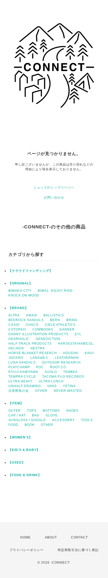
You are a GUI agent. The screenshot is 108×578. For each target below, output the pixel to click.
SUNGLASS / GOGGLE (27, 420)
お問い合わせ (54, 197)
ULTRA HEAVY (20, 381)
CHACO (32, 325)
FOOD (13, 425)
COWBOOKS (43, 329)
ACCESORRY (63, 420)
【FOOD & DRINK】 (24, 475)
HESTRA (37, 348)
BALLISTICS (54, 315)
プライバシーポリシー (26, 550)
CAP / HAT (17, 415)
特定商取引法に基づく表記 (78, 550)
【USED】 (16, 462)
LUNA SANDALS (22, 362)
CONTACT (79, 537)
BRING (72, 320)
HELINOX (16, 348)
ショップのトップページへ (54, 187)
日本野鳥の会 (18, 391)
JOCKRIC (16, 358)
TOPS (31, 410)
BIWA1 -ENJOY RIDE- (56, 291)
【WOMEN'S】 (20, 437)
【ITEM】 (16, 403)
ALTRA (14, 315)
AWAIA (31, 315)
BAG (35, 415)
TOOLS (87, 420)
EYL (78, 334)
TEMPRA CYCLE (22, 376)
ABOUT (51, 537)
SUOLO (51, 372)
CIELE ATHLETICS (60, 325)
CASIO (13, 325)
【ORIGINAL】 (20, 283)
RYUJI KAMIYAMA (23, 372)
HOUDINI (70, 353)
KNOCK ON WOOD (23, 295)
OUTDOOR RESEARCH (61, 362)
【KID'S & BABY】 (24, 450)
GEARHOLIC (18, 339)
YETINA (69, 386)
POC (40, 367)
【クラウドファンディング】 (30, 271)
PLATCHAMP (19, 367)
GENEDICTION (48, 339)
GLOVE (52, 415)
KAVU (89, 353)
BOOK (30, 425)
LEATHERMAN (67, 358)
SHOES (72, 410)
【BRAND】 (18, 308)
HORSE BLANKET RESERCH (32, 353)
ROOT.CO (58, 367)
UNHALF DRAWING (24, 386)
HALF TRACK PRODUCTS (30, 343)
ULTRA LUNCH (51, 381)
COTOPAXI (17, 329)
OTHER (41, 391)
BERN (55, 320)
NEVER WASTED (68, 391)
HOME (25, 537)
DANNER (67, 329)
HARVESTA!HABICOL (76, 343)
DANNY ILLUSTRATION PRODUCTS (38, 334)
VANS (52, 386)
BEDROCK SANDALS (26, 320)
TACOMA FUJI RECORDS (63, 376)
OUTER (14, 410)
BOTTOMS (51, 410)
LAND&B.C (39, 358)
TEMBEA (70, 372)
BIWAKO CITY (19, 291)
